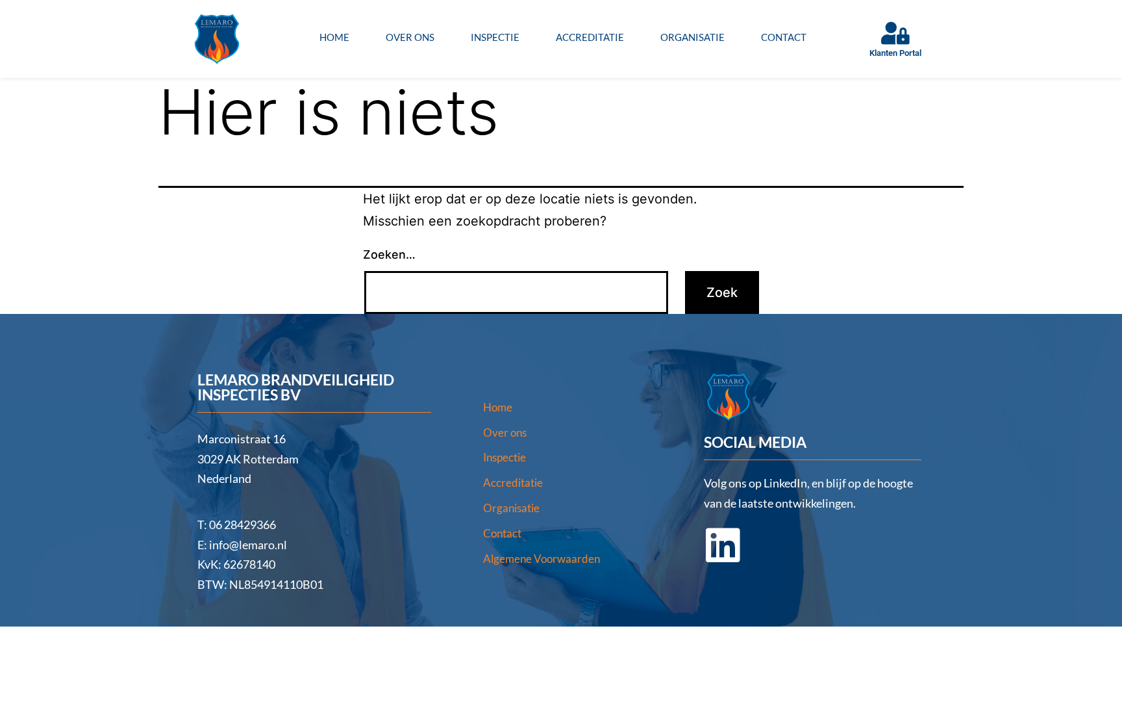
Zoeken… (389, 254)
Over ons (410, 37)
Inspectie (495, 37)
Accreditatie (590, 37)
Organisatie (692, 37)
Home (334, 37)
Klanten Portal (895, 53)
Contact (783, 37)
